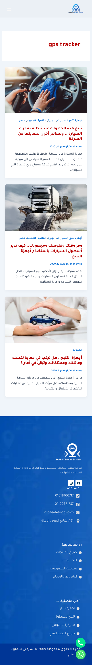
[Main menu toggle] (8, 8)
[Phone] (81, 643)
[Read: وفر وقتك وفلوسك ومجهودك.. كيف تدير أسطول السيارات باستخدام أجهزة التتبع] (46, 208)
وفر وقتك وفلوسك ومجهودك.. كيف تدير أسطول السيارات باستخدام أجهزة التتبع (46, 251)
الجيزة (51, 121)
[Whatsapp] (81, 654)
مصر (22, 121)
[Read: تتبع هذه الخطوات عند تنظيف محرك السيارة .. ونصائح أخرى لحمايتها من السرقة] (46, 90)
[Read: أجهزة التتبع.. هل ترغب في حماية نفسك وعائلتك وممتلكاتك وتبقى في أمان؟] (46, 319)
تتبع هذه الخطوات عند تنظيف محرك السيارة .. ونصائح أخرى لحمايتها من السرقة (50, 134)
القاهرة (42, 121)
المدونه (31, 121)
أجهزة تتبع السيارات (69, 121)
